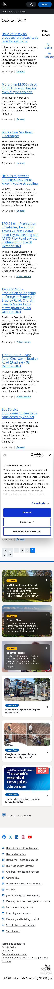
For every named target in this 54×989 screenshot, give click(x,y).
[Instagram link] (23, 837)
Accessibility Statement (14, 954)
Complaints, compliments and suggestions (25, 957)
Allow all (27, 512)
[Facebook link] (4, 837)
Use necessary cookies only (27, 531)
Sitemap (6, 961)
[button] (31, 4)
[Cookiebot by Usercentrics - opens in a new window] (32, 455)
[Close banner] (50, 455)
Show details (38, 503)
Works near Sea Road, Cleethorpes (17, 134)
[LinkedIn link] (17, 837)
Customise (25, 522)
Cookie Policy (9, 947)
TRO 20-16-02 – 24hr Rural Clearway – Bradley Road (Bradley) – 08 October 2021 (20, 360)
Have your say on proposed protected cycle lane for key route (20, 37)
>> (10, 554)
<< (4, 550)
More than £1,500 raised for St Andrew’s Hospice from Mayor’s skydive (19, 88)
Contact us (7, 950)
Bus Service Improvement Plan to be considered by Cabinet (19, 413)
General (20, 71)
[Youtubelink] (30, 837)
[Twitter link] (10, 837)
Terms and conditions (13, 943)
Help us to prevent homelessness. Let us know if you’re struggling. (20, 179)
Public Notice (23, 276)
